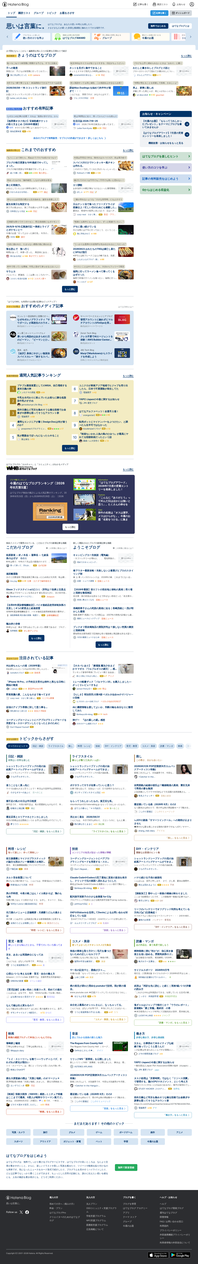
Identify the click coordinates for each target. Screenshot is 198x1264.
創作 (153, 1132)
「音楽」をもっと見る (112, 1108)
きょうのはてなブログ (36, 55)
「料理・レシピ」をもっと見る (44, 930)
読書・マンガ (166, 746)
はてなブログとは (180, 26)
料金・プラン (56, 1208)
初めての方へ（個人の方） (62, 1204)
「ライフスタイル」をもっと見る (107, 831)
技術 (98, 746)
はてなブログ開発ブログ (172, 1208)
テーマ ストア (130, 1217)
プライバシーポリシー (170, 1230)
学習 (126, 1141)
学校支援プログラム (96, 1216)
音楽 (189, 746)
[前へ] (7, 36)
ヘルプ (163, 1204)
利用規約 (164, 1226)
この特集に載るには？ (57, 548)
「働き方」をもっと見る (175, 1115)
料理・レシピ (84, 746)
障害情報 (164, 1217)
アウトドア (45, 1141)
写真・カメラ (18, 1132)
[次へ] (190, 36)
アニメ (179, 1132)
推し (70, 746)
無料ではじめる (158, 26)
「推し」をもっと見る (176, 837)
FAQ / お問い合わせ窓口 (171, 1221)
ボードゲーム (125, 1132)
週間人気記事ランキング (40, 375)
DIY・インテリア (113, 746)
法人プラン (91, 1204)
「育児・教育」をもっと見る (45, 1019)
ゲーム (99, 1132)
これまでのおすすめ (38, 149)
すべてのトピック (17, 746)
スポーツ (18, 1141)
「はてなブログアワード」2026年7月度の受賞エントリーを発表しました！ (113, 486)
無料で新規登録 (126, 1167)
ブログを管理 (129, 1204)
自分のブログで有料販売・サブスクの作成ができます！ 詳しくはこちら (68, 138)
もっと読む (186, 55)
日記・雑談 (37, 746)
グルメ (72, 1132)
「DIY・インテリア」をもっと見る (170, 927)
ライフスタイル (55, 746)
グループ (127, 1221)
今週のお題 (152, 1141)
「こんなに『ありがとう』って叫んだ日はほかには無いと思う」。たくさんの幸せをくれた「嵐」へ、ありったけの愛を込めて (114, 504)
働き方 (140, 1033)
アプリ (126, 1212)
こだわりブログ (19, 547)
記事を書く (161, 13)
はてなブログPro (58, 1212)
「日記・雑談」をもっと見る (45, 831)
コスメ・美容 (148, 746)
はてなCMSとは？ (126, 307)
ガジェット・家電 (72, 1141)
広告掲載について (95, 1229)
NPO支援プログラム (96, 1220)
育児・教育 (131, 746)
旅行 (45, 1132)
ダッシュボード (183, 13)
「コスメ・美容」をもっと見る (108, 1019)
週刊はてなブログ (168, 1212)
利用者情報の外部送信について (175, 1242)
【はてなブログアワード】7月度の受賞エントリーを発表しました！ (162, 134)
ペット (99, 1141)
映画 (180, 746)
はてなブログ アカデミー (135, 1208)
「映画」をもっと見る (48, 1111)
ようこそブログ (86, 547)
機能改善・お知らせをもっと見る (165, 142)
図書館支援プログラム (97, 1225)
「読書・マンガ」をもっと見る (172, 1022)
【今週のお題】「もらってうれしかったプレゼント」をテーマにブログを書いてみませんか (162, 124)
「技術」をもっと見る (112, 930)
